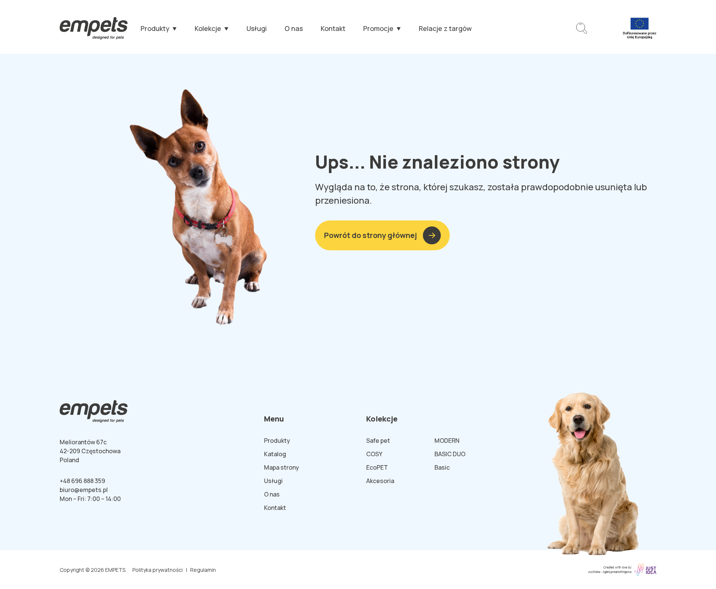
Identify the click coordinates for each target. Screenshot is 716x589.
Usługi (256, 28)
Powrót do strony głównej (370, 235)
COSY (374, 454)
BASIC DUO (449, 454)
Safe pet (378, 440)
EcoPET (377, 467)
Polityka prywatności (157, 569)
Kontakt (333, 28)
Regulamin (203, 569)
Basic (442, 467)
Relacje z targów (445, 28)
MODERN (446, 440)
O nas (294, 28)
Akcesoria (380, 481)
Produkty (155, 28)
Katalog (275, 454)
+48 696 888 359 (82, 481)
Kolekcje (208, 28)
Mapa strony (281, 467)
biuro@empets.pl (84, 490)
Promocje (378, 28)
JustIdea (594, 572)
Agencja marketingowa (617, 572)
